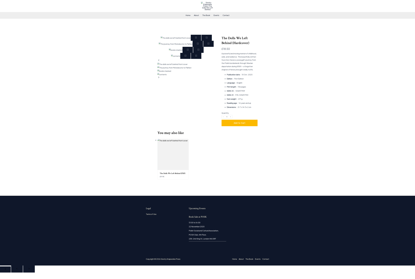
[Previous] (17, 269)
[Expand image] (196, 38)
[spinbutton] (227, 116)
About (196, 15)
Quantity (225, 113)
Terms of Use (151, 214)
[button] (186, 60)
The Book (206, 15)
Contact (226, 15)
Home (188, 15)
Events (216, 15)
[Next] (29, 269)
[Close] (5, 269)
